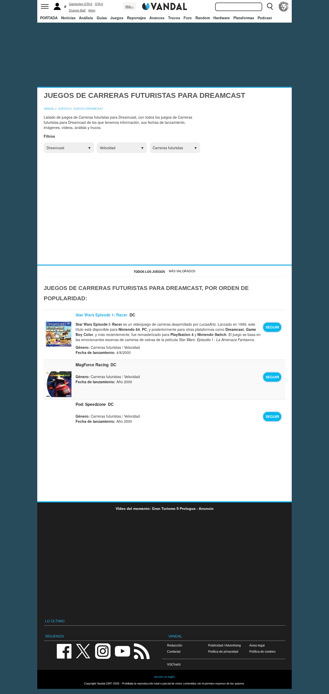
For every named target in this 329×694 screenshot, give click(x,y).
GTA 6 (99, 4)
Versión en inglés (164, 676)
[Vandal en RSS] (141, 650)
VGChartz (174, 664)
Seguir (272, 327)
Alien (91, 10)
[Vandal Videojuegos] (164, 5)
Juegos (116, 17)
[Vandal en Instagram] (103, 650)
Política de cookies (262, 651)
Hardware (221, 17)
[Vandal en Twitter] (83, 650)
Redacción (174, 645)
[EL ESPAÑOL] (284, 6)
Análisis (86, 17)
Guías (102, 17)
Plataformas (243, 17)
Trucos (174, 17)
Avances (156, 17)
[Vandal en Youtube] (122, 650)
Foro (188, 17)
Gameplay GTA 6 (80, 4)
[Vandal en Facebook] (64, 650)
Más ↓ (129, 6)
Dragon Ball (77, 10)
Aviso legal (257, 645)
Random (202, 17)
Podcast (265, 17)
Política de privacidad (223, 651)
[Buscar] (270, 6)
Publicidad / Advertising (224, 645)
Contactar (174, 651)
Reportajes (136, 17)
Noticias (68, 17)
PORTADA (49, 17)
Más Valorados (182, 271)
